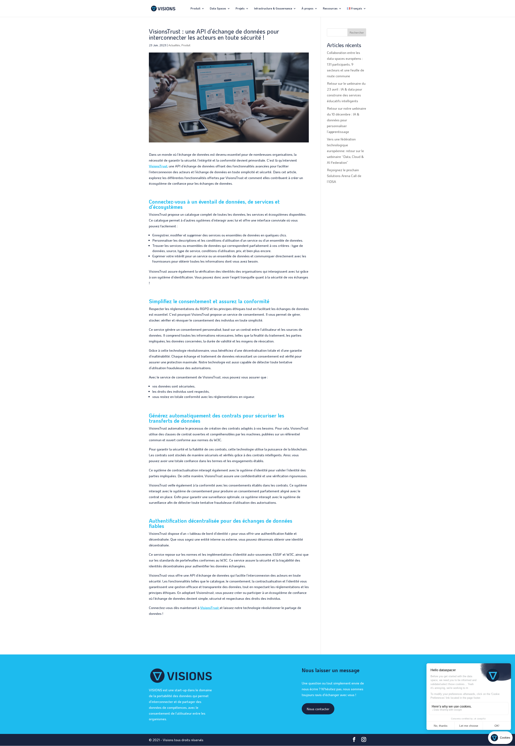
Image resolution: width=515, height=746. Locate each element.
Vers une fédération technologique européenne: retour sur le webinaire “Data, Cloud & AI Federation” (345, 151)
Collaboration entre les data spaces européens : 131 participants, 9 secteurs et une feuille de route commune (345, 64)
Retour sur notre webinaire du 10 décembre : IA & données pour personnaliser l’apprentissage (346, 120)
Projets (240, 8)
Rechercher (357, 32)
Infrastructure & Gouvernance (273, 8)
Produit (195, 8)
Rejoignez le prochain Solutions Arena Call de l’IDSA (344, 176)
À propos (307, 8)
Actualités (174, 45)
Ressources (330, 8)
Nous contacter (318, 709)
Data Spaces (218, 8)
